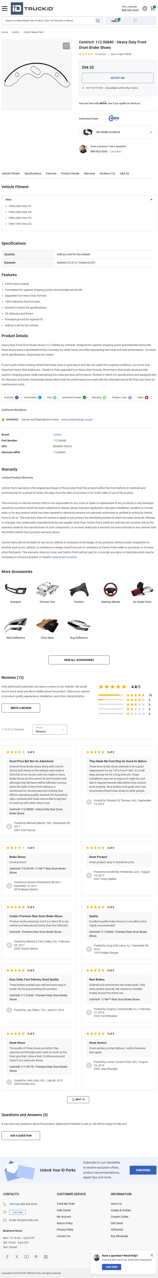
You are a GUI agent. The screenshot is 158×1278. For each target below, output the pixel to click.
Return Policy (65, 1223)
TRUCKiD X (17, 1257)
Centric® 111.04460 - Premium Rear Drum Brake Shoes (118, 933)
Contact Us (63, 1236)
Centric (15, 32)
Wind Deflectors (15, 637)
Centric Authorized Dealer (74, 397)
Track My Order (66, 1203)
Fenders (79, 601)
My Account (64, 1216)
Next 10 (80, 1099)
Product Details (70, 173)
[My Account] (145, 8)
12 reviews (100, 54)
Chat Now (111, 1267)
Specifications (32, 173)
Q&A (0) (124, 173)
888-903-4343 (130, 10)
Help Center (64, 1210)
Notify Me (118, 78)
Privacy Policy (65, 1229)
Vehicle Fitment (11, 173)
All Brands (117, 1229)
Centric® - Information (32, 397)
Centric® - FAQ (51, 397)
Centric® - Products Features (11, 397)
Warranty (89, 173)
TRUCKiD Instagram (46, 1257)
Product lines (121, 397)
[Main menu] (4, 8)
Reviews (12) (107, 173)
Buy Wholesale (119, 1236)
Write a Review (21, 708)
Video (142, 397)
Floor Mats (47, 637)
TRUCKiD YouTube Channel (26, 1257)
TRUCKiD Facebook (7, 1257)
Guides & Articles (121, 1210)
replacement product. (64, 557)
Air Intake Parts (142, 601)
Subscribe (143, 1170)
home (5, 32)
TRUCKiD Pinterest (36, 1257)
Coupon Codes (119, 1216)
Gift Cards (117, 1223)
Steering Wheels (110, 601)
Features (51, 173)
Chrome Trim (47, 601)
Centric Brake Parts (34, 32)
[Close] (151, 1255)
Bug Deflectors (79, 637)
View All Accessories (79, 659)
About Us (116, 1203)
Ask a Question (21, 1135)
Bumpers (15, 601)
